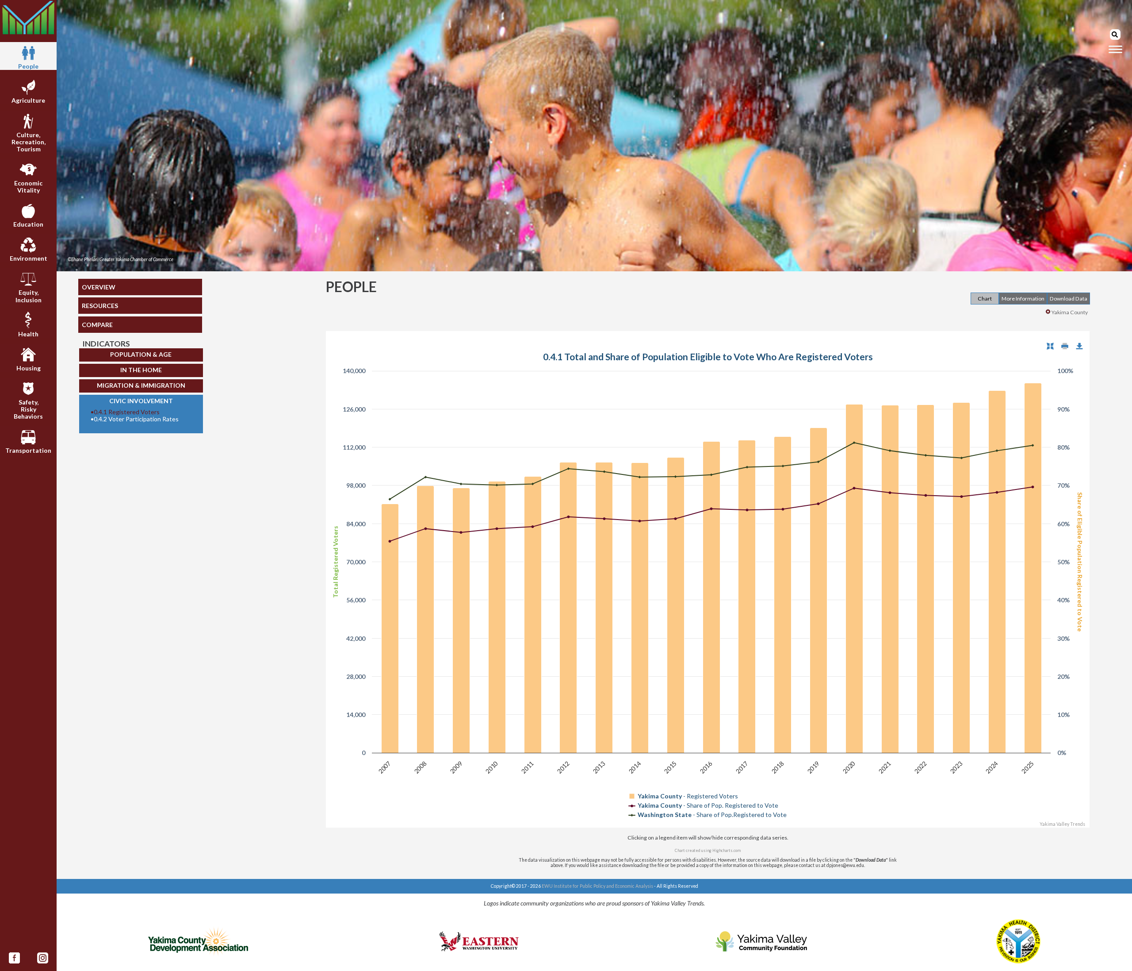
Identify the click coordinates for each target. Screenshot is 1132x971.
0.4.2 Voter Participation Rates (135, 419)
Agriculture (28, 100)
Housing (28, 368)
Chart (984, 298)
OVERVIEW (98, 287)
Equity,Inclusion (28, 296)
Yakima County (1070, 312)
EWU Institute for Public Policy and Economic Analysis (597, 886)
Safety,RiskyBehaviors (28, 409)
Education (28, 224)
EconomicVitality (28, 186)
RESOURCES (100, 305)
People (28, 66)
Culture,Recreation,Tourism (28, 142)
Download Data (1068, 298)
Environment (28, 258)
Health (28, 334)
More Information (1023, 298)
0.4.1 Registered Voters (125, 412)
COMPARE (97, 324)
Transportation (28, 450)
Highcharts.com (726, 850)
